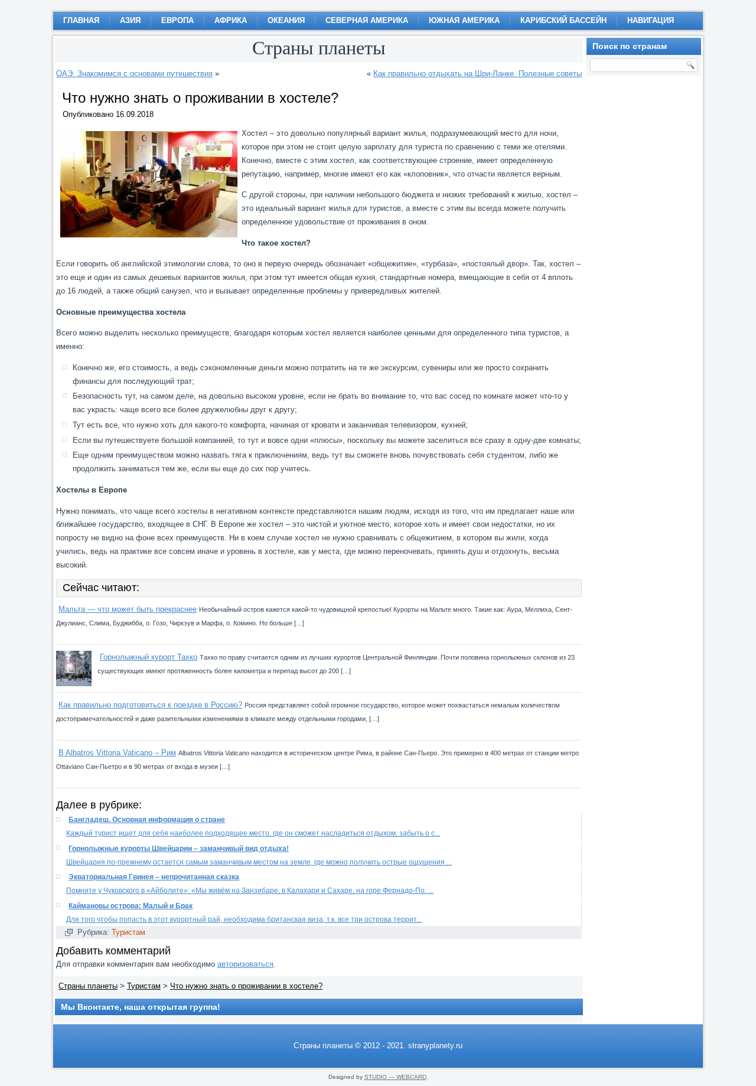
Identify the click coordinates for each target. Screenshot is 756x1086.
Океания (286, 20)
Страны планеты (88, 985)
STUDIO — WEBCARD (395, 1077)
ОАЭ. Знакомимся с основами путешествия (134, 73)
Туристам (128, 932)
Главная (81, 20)
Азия (130, 20)
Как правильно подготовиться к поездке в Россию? (150, 704)
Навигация (650, 20)
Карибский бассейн (563, 20)
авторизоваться (245, 964)
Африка (230, 20)
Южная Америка (464, 20)
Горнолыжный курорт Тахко (148, 657)
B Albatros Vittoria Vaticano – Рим (117, 752)
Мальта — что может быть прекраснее (127, 609)
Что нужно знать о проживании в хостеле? (246, 985)
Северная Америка (366, 20)
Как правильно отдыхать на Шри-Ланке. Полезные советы (477, 73)
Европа (177, 20)
